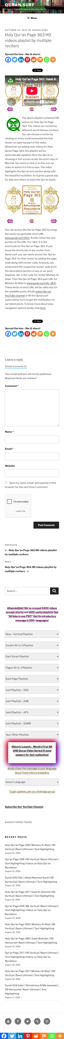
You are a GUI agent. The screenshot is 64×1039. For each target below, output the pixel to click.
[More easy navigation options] (31, 109)
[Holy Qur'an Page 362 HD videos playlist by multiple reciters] (54, 109)
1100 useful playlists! (41, 612)
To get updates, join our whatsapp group (32, 791)
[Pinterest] (27, 60)
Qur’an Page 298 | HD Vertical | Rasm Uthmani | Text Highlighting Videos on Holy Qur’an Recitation (32, 863)
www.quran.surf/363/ (17, 237)
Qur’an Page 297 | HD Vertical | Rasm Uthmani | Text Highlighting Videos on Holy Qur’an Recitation (32, 957)
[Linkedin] (21, 60)
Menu (34, 18)
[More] (53, 60)
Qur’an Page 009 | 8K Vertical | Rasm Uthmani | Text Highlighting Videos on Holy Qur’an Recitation (32, 910)
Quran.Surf (20, 4)
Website (10, 465)
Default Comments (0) (16, 366)
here (42, 308)
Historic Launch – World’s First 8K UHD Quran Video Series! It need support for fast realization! (32, 750)
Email (9, 448)
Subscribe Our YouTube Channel (24, 806)
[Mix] (40, 60)
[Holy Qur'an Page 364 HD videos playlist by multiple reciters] (10, 109)
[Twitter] (14, 60)
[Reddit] (34, 60)
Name (9, 431)
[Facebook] (8, 60)
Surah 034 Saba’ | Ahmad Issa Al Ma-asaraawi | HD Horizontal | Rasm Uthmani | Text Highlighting (31, 989)
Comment (12, 385)
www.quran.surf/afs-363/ (41, 283)
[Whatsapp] (46, 60)
